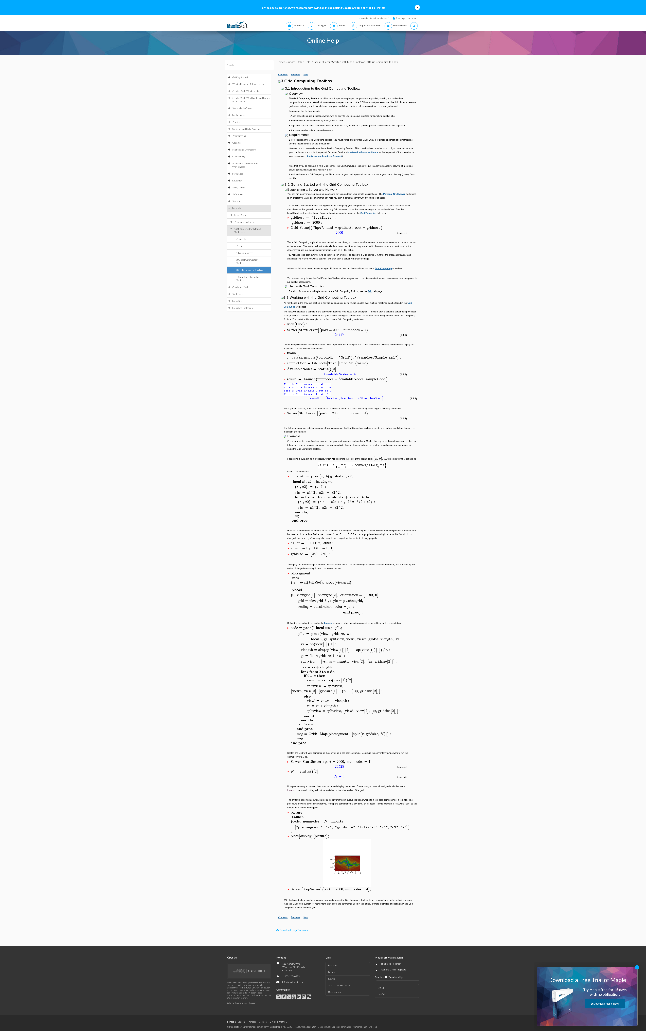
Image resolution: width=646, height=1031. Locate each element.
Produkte (332, 965)
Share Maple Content (243, 108)
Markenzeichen (360, 1026)
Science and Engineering (244, 149)
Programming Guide (244, 221)
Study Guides (239, 187)
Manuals (236, 208)
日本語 (273, 1021)
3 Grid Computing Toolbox (249, 270)
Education (237, 180)
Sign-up (381, 987)
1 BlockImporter (244, 252)
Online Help (303, 61)
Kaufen (331, 978)
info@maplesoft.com (292, 982)
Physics (236, 122)
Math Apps (237, 173)
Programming (239, 135)
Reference (237, 194)
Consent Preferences (341, 1026)
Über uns (232, 957)
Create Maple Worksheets (245, 91)
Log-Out (381, 994)
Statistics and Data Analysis (246, 128)
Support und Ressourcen (339, 985)
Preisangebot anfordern (406, 18)
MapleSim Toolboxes (242, 307)
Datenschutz (324, 1026)
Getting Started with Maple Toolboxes (345, 61)
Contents (241, 239)
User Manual (240, 215)
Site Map (373, 1026)
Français (252, 1021)
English (241, 1021)
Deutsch (263, 1021)
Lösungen (332, 972)
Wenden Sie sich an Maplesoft (375, 18)
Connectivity (238, 156)
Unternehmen (334, 992)
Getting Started (240, 77)
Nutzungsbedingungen (305, 1026)
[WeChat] (309, 997)
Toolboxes (237, 294)
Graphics (237, 142)
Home (280, 61)
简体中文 (283, 1021)
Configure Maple (240, 287)
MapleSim (237, 300)
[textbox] (312, 217)
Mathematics (238, 115)
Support (290, 61)
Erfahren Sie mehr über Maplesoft (241, 1003)
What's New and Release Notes (248, 84)
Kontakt (281, 957)
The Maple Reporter (391, 963)
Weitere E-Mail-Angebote (393, 969)
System (236, 201)
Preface (240, 246)
